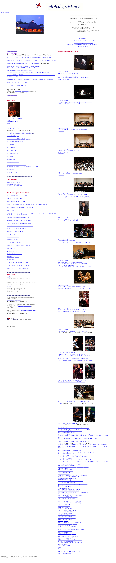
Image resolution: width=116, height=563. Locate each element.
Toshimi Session (62, 479)
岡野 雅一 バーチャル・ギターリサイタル (17, 82)
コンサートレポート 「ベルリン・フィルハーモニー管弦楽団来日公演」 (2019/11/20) (71, 173)
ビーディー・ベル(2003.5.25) (65, 519)
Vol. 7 (8, 150)
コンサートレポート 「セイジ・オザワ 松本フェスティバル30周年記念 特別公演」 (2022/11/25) (73, 129)
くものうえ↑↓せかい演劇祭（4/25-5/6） (16, 85)
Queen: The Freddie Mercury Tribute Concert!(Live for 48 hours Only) (23, 63)
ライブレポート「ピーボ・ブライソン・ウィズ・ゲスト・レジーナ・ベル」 (77, 452)
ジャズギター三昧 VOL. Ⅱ (64, 532)
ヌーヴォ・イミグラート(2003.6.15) (67, 515)
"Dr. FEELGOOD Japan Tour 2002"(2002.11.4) (17, 262)
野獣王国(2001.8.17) (63, 544)
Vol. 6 (8, 147)
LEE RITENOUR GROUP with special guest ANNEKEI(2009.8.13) (73, 467)
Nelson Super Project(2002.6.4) (65, 531)
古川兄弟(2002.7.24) (11, 251)
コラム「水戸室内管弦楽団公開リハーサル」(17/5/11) (20, 207)
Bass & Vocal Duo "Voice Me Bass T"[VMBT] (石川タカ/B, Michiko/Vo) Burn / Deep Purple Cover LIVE (31, 79)
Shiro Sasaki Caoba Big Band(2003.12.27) (16, 228)
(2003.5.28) (73, 518)
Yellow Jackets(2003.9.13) (64, 507)
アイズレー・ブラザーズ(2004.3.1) (66, 498)
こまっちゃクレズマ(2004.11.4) (65, 472)
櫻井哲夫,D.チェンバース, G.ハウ (75, 475)
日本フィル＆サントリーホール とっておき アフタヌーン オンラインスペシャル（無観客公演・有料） (32, 60)
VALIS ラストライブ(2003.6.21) (65, 508)
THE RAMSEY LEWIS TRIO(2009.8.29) (67, 465)
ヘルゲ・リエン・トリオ (23, 166)
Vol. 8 (12, 153)
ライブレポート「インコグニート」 (67, 453)
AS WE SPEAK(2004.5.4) (64, 488)
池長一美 (23, 139)
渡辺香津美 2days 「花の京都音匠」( (67, 540)
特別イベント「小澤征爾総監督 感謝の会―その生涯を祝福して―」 (84, 44)
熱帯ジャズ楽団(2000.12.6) (64, 553)
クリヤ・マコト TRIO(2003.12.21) (15, 231)
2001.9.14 (73, 541)
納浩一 (14, 136)
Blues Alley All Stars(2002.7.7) (14, 242)
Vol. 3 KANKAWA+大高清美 (13, 139)
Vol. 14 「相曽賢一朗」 (12, 172)
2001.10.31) (79, 540)
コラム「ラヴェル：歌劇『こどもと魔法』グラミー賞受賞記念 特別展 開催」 (78, 438)
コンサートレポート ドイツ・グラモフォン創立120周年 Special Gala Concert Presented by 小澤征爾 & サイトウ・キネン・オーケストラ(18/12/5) (74, 286)
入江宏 (26, 133)
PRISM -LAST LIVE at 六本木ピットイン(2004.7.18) (70, 481)
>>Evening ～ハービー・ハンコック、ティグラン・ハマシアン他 (74, 355)
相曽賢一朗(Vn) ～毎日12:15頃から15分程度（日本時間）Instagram (23, 66)
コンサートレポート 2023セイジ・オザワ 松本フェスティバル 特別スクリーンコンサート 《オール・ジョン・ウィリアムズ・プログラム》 (75, 102)
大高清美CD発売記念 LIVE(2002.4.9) (67, 534)
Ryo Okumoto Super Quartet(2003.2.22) (67, 526)
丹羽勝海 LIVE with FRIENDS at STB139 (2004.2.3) (19, 220)
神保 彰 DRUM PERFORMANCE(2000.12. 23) (69, 551)
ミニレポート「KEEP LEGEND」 (15, 198)
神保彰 (30, 133)
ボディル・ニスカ (33, 166)
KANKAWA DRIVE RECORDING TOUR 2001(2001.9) (70, 542)
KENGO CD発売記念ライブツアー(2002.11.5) (18, 265)
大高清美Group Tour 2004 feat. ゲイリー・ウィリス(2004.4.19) (73, 492)
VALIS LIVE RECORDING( (64, 541)
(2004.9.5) (85, 475)
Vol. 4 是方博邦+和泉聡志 (13, 141)
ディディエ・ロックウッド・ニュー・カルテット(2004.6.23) (73, 484)
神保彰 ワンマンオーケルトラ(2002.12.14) (17, 268)
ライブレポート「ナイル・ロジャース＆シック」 (70, 450)
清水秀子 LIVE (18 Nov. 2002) (65, 538)
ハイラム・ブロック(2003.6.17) (65, 512)
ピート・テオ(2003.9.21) (64, 506)
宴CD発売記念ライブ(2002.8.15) (14, 254)
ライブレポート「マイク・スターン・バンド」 (69, 464)
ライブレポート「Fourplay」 (65, 458)
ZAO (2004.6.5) (61, 485)
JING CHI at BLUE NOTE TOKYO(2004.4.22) (68, 491)
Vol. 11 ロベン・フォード (13, 162)
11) (77, 537)
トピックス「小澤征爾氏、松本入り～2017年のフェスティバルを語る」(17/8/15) (27, 204)
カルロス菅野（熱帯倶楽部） (14, 184)
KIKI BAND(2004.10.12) (64, 474)
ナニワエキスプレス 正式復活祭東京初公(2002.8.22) (71, 529)
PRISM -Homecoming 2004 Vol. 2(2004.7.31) (68, 476)
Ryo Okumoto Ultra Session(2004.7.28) (67, 478)
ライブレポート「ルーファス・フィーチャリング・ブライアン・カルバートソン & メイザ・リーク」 (83, 461)
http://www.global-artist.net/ (24, 306)
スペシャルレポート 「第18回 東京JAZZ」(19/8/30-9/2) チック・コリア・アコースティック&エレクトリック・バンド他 (74, 241)
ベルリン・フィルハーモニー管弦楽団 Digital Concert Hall (21, 67)
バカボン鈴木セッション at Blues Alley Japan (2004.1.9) (20, 226)
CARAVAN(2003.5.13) (63, 521)
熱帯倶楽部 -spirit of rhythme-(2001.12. (67, 537)
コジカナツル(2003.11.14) (64, 504)
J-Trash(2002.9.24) (11, 259)
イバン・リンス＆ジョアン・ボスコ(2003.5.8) (69, 522)
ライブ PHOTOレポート (12, 121)
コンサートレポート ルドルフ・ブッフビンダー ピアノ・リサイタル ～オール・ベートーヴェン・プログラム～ (70, 219)
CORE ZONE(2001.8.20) (64, 545)
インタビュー (10, 120)
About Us (9, 286)
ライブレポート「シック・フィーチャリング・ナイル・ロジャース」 (75, 459)
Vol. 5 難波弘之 (10, 144)
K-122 (27, 139)
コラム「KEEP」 (11, 210)
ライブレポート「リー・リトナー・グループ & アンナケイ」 (73, 456)
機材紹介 (9, 123)
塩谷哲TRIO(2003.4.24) (12, 240)
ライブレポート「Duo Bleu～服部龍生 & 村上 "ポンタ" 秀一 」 (73, 380)
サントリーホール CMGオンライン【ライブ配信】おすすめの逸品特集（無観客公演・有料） (30, 57)
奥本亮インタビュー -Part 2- (13, 182)
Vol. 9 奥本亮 (10, 156)
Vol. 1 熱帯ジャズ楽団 (12, 133)
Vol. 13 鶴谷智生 (11, 169)
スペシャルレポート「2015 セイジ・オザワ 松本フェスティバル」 (74, 441)
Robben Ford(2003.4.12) (64, 525)
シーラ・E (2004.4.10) (63, 494)
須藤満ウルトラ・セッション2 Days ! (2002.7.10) (18, 245)
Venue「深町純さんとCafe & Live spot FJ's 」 (17, 196)
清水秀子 (22, 141)
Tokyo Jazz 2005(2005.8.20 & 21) (66, 469)
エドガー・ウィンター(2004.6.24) (66, 482)
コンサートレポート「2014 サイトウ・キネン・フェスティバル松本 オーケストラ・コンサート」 (82, 444)
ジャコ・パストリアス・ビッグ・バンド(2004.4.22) (70, 495)
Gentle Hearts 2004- (62, 475)
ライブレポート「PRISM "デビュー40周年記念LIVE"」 (71, 382)
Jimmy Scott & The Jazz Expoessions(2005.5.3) (18, 217)
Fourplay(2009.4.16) (63, 468)
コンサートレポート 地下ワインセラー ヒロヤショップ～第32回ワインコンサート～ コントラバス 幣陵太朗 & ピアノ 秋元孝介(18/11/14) (73, 310)
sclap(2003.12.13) (11, 234)
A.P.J (18, 136)
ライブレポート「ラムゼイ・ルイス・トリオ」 (69, 455)
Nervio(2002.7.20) (11, 248)
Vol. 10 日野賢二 (11, 159)
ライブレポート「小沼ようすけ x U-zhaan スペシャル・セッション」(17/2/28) (77, 434)
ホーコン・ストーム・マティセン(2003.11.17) (69, 503)
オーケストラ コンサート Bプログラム (83, 43)
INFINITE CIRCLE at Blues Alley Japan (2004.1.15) (19, 223)
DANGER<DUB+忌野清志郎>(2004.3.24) (68, 497)
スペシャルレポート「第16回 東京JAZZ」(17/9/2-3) (70, 423)
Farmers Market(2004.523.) (64, 486)
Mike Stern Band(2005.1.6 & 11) (65, 471)
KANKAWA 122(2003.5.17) (13, 237)
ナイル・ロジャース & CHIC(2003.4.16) (67, 524)
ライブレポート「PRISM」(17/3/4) (66, 432)
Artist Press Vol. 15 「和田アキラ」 (15, 118)
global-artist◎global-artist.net (22, 91)
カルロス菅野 (21, 133)
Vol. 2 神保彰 (10, 136)
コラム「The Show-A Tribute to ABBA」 (16, 201)
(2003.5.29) (69, 516)
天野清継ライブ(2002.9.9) (13, 257)
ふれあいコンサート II (83, 46)
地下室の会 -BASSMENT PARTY (14, 185)
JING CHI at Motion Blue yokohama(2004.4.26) (69, 489)
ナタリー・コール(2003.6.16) (65, 513)
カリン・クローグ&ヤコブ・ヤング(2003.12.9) (69, 501)
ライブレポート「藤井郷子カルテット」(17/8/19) (70, 431)
